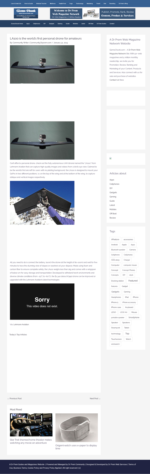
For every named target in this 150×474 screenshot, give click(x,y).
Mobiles (75, 23)
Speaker (114, 323)
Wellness (53, 3)
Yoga (71, 3)
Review (113, 218)
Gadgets (51, 23)
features (114, 286)
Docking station (117, 281)
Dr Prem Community (76, 464)
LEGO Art (123, 312)
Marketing (90, 3)
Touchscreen (116, 339)
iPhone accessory (129, 302)
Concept (114, 270)
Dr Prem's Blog (123, 3)
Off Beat (90, 23)
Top (127, 333)
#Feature (115, 239)
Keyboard (129, 307)
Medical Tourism (41, 3)
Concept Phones (128, 270)
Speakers (126, 323)
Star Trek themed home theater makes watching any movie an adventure (31, 441)
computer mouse (130, 265)
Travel (98, 3)
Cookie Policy (33, 468)
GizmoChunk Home (17, 23)
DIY (45, 23)
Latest (83, 23)
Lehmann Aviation (21, 324)
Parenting (112, 3)
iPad (127, 297)
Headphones (116, 297)
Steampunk (115, 328)
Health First (62, 3)
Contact (112, 23)
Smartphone (134, 317)
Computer (115, 265)
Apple (124, 245)
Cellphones (36, 23)
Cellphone (115, 255)
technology (116, 334)
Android (114, 245)
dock (131, 275)
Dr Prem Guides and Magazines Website (27, 464)
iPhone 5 (114, 302)
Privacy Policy (49, 468)
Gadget (125, 286)
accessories (128, 239)
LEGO (113, 312)
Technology (79, 3)
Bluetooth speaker (118, 250)
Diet (105, 3)
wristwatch (115, 344)
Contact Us (114, 80)
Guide (67, 23)
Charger (127, 260)
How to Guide (28, 3)
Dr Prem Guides (101, 23)
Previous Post (14, 398)
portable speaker (117, 317)
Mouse (134, 312)
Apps (28, 23)
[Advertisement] (54, 103)
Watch (128, 339)
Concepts (115, 275)
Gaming (60, 23)
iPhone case (116, 307)
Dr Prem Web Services (117, 464)
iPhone (136, 297)
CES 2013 (115, 260)
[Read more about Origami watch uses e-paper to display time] (76, 427)
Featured (133, 280)
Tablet (126, 328)
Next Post (95, 398)
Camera (132, 250)
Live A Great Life (16, 3)
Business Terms (20, 468)
